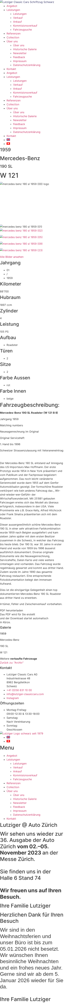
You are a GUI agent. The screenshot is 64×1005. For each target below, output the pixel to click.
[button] (32, 610)
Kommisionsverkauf (25, 25)
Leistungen (13, 9)
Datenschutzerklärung (26, 65)
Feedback (19, 57)
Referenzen (14, 33)
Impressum (20, 61)
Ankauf (17, 21)
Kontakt (11, 69)
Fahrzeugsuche (22, 29)
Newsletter (20, 53)
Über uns (12, 41)
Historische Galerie (25, 49)
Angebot (12, 6)
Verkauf (18, 17)
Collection (13, 37)
